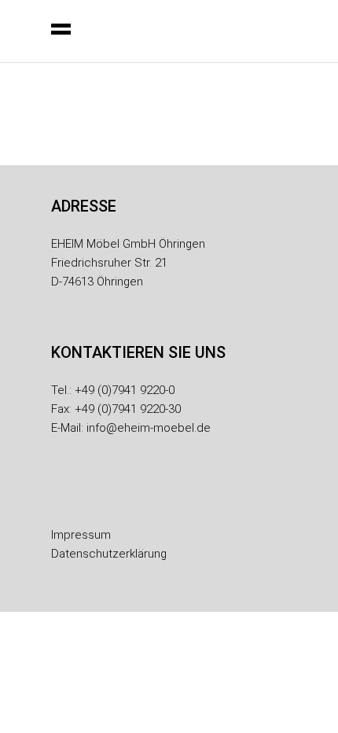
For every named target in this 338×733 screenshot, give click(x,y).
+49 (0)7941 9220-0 (125, 390)
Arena (103, 157)
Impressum (81, 535)
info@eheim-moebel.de (148, 428)
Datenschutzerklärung (109, 554)
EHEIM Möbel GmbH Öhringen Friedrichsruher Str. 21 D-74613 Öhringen (128, 263)
